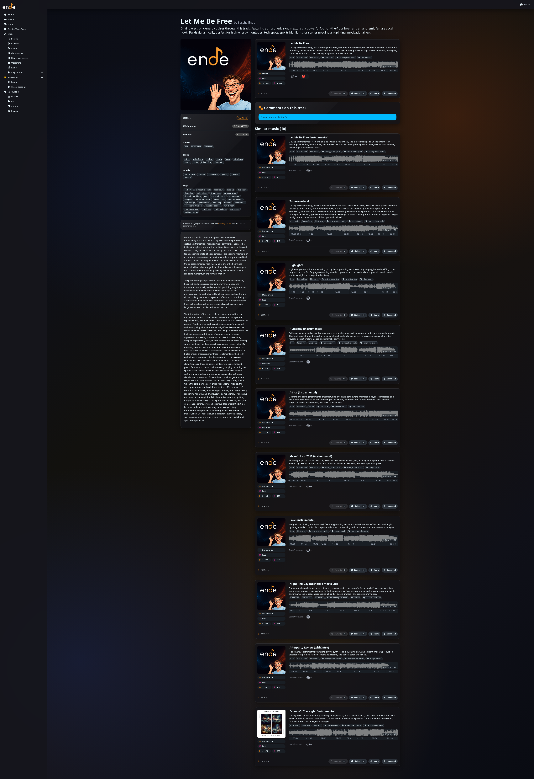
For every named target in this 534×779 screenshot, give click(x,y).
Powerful (235, 174)
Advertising (238, 159)
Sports (187, 162)
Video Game (198, 159)
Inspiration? (17, 72)
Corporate (218, 162)
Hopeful (188, 178)
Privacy (14, 111)
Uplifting (224, 174)
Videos (11, 19)
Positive (202, 174)
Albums (14, 48)
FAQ (13, 101)
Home (11, 14)
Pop (186, 147)
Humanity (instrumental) (306, 328)
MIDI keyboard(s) (225, 223)
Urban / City (206, 162)
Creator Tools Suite (17, 29)
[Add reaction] (294, 76)
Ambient (317, 725)
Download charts (19, 58)
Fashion (210, 159)
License (14, 96)
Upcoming (16, 63)
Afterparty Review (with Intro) (309, 647)
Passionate (212, 174)
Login (14, 82)
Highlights (296, 265)
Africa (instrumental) (303, 392)
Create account (18, 87)
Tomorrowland (299, 201)
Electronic (208, 147)
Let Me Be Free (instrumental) (309, 137)
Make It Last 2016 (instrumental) (311, 456)
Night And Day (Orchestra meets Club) (314, 583)
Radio (14, 68)
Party (195, 162)
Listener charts (18, 53)
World (311, 407)
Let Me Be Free (299, 43)
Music (10, 34)
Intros (187, 159)
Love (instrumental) (302, 520)
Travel (227, 159)
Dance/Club (196, 147)
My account (13, 77)
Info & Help (13, 92)
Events (219, 159)
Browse (14, 43)
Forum (11, 24)
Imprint (14, 106)
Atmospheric (190, 174)
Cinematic (294, 221)
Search (14, 39)
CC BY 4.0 (242, 118)
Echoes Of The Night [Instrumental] (312, 711)
